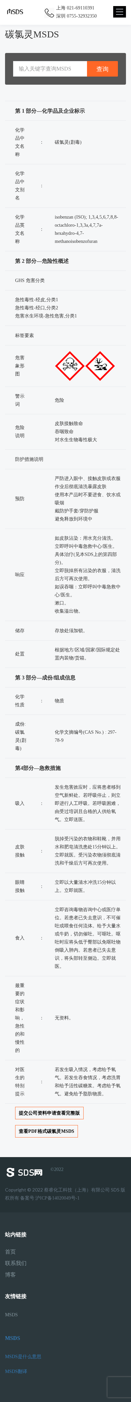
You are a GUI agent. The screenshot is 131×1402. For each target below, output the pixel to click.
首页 (10, 1252)
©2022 (56, 1169)
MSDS (11, 1314)
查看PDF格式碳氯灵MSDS (46, 1131)
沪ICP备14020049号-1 (57, 1198)
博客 (10, 1275)
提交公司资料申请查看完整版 (49, 1113)
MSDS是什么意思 (23, 1356)
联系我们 (16, 1263)
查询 (102, 69)
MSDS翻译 (16, 1371)
